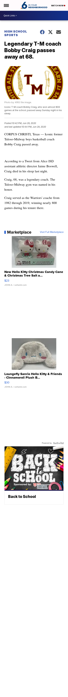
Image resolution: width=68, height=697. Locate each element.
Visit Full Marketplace (52, 232)
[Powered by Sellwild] (58, 443)
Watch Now (57, 5)
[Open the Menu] (6, 5)
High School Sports (15, 33)
